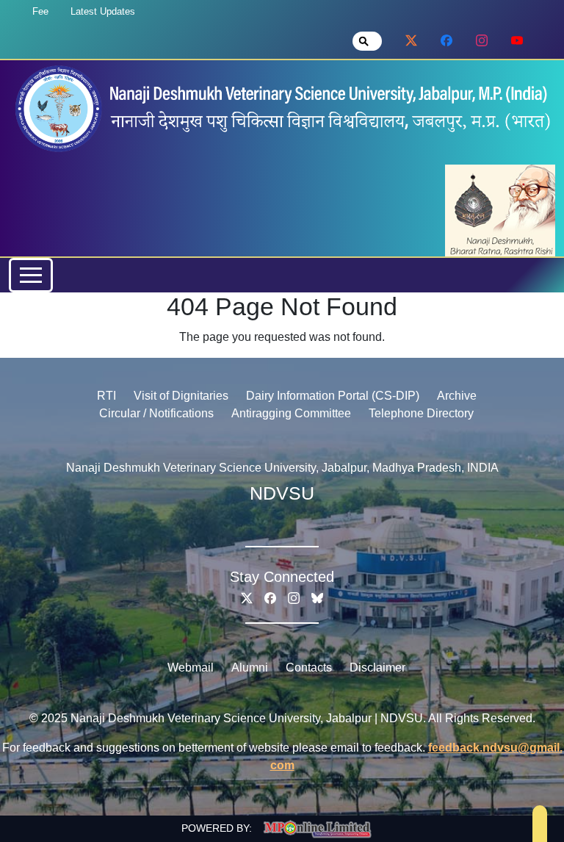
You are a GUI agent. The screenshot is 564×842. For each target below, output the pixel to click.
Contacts (309, 667)
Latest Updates (102, 11)
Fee (40, 11)
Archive (457, 395)
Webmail (190, 667)
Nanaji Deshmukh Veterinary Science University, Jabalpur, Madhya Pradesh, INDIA (282, 467)
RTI (106, 395)
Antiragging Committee (291, 413)
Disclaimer (377, 667)
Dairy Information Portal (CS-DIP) (332, 395)
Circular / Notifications (156, 413)
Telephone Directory (421, 413)
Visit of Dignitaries (181, 395)
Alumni (249, 667)
